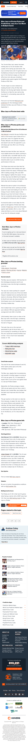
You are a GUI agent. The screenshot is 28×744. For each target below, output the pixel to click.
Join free (13, 2)
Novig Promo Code (8, 618)
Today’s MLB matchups (12, 346)
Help (10, 690)
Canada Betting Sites (8, 648)
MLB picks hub (10, 348)
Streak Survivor (19, 648)
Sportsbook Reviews (21, 637)
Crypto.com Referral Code (10, 614)
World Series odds (11, 351)
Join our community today (14, 668)
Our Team (5, 638)
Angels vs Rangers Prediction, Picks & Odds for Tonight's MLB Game (15, 566)
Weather (24, 270)
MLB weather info (11, 486)
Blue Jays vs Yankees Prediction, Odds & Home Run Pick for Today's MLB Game (14, 593)
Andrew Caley (12, 528)
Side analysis (5, 268)
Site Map (5, 690)
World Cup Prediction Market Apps (12, 607)
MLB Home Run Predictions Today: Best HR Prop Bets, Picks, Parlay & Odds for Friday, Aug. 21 (14, 580)
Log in (20, 2)
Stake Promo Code (17, 513)
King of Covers (19, 650)
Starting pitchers (11, 270)
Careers (4, 637)
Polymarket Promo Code (10, 612)
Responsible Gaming (21, 642)
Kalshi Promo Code (8, 609)
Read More (5, 542)
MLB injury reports (15, 476)
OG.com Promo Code (9, 616)
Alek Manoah (4, 134)
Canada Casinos (6, 650)
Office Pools (18, 652)
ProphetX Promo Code (9, 622)
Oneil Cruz (10, 207)
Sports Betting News (21, 639)
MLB (3, 6)
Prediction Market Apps (9, 605)
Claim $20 (23, 13)
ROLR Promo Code (8, 625)
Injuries (19, 270)
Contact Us (5, 635)
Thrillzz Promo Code (8, 620)
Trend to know (6, 272)
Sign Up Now (21, 243)
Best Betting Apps (7, 652)
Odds (26, 6)
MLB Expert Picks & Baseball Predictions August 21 (13, 585)
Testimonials (5, 642)
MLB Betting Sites (6, 513)
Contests (18, 645)
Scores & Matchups (11, 6)
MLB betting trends (15, 498)
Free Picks (20, 6)
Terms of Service (21, 690)
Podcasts (17, 640)
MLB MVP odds (10, 353)
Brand (4, 640)
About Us (5, 632)
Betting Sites (7, 645)
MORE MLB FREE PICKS (14, 219)
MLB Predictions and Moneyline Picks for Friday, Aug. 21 (15, 560)
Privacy (14, 690)
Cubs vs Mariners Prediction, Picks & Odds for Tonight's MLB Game (15, 573)
